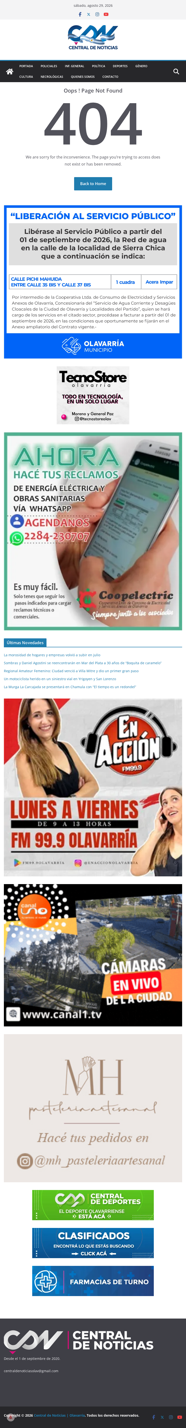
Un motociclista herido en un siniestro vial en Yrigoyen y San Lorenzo (60, 679)
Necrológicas (52, 77)
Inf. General (74, 66)
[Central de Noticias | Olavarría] (10, 71)
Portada (26, 66)
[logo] (79, 1331)
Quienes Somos (83, 77)
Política (98, 66)
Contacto (110, 77)
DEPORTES (120, 66)
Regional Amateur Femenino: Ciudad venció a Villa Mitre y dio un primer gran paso (71, 671)
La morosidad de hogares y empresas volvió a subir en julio (52, 655)
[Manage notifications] (11, 1417)
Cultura (26, 77)
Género (141, 66)
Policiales (49, 66)
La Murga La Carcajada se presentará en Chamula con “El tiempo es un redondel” (70, 687)
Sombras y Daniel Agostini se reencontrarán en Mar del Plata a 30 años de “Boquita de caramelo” (83, 663)
